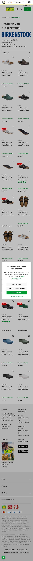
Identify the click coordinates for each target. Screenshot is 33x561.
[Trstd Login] (30, 2)
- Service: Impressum (16, 296)
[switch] (29, 2)
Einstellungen (16, 284)
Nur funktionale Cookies (17, 288)
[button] (3, 557)
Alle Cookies (17, 293)
